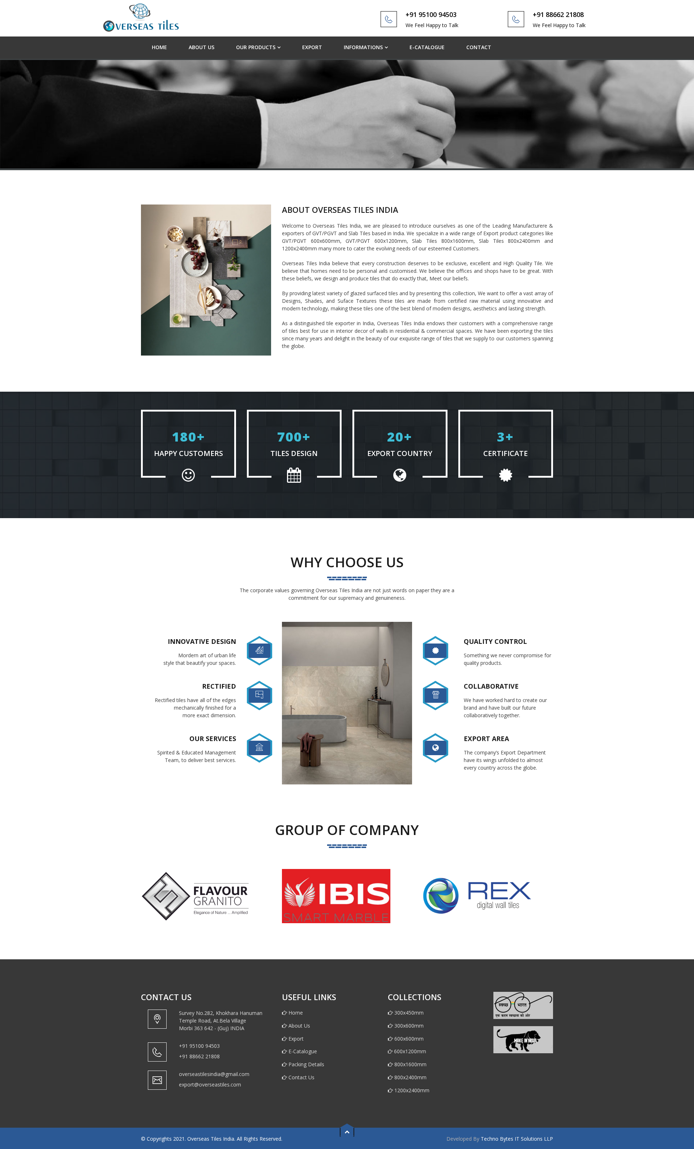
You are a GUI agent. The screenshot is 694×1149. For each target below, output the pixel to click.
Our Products (255, 47)
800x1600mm (410, 1064)
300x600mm (408, 1025)
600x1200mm (410, 1051)
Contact (478, 47)
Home (159, 47)
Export (312, 47)
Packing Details (305, 1064)
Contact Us (300, 1077)
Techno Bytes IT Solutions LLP (517, 1138)
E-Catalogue (427, 47)
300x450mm (408, 1012)
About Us (201, 47)
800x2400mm (410, 1077)
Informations (363, 47)
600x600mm (408, 1038)
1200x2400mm (411, 1090)
